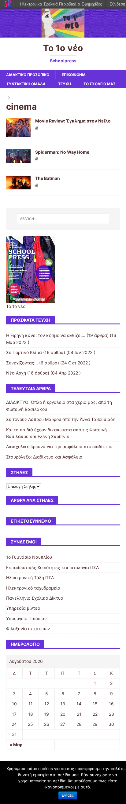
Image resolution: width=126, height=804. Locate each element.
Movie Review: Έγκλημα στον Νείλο (73, 120)
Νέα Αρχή (16, 372)
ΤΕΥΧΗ (64, 84)
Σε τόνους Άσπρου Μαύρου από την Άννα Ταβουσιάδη (60, 419)
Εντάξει (68, 795)
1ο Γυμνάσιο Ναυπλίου (29, 557)
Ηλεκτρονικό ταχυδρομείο (33, 587)
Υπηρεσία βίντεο (23, 608)
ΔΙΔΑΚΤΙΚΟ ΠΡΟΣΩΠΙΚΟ (27, 74)
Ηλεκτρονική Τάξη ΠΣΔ (30, 577)
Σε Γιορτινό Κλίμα (24, 352)
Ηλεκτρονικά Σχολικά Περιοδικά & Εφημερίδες (61, 4)
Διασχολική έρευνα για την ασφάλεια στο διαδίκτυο (59, 446)
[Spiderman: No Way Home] (18, 159)
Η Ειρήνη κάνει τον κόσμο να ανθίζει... (45, 335)
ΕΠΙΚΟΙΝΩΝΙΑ (74, 74)
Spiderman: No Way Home (62, 152)
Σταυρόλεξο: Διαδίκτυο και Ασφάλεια (44, 456)
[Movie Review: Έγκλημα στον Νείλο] (18, 133)
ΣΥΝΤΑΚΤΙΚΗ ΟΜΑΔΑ (26, 84)
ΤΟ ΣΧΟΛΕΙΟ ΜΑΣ (99, 84)
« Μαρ (15, 744)
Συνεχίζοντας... (22, 362)
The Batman (47, 178)
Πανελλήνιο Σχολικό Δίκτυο (34, 598)
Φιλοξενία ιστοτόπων (28, 628)
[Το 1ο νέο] (63, 34)
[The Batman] (18, 185)
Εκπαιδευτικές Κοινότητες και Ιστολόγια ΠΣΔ (52, 567)
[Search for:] (63, 219)
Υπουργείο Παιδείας (26, 618)
